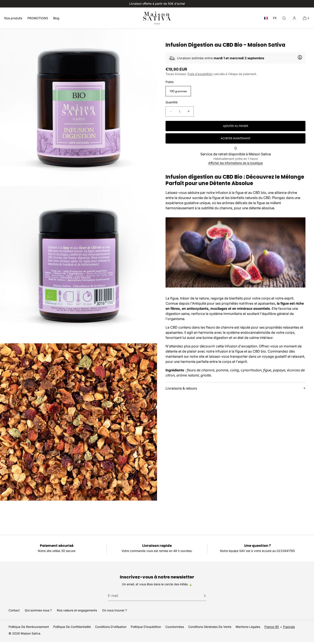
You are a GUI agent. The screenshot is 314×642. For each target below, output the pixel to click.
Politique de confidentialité (72, 627)
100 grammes (178, 91)
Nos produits (13, 18)
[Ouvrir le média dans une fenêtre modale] (78, 107)
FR (274, 18)
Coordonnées (174, 627)
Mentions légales (248, 627)
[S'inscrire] (200, 596)
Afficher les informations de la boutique (235, 163)
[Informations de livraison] (300, 57)
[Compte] (294, 18)
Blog (56, 18)
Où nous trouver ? (114, 610)
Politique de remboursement (29, 627)
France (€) (271, 627)
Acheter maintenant (235, 138)
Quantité (172, 102)
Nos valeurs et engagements (77, 610)
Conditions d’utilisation (110, 627)
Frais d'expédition (200, 74)
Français (289, 627)
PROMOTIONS (37, 18)
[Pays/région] (266, 18)
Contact (14, 610)
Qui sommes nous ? (38, 610)
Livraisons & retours (181, 388)
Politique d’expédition (146, 627)
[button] (284, 18)
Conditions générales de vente (209, 627)
